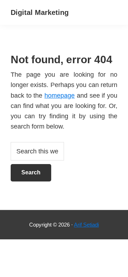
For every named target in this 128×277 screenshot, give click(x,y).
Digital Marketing (40, 12)
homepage (59, 95)
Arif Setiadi (86, 225)
